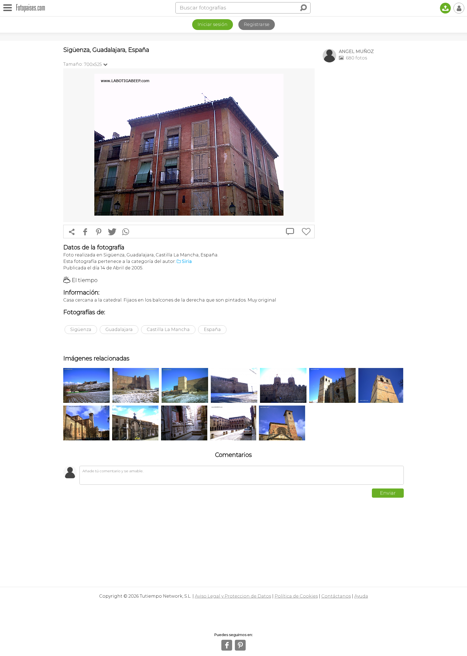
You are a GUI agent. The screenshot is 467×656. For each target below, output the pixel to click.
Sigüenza (80, 329)
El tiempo (80, 280)
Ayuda (361, 596)
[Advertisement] (363, 152)
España (212, 329)
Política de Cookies (296, 596)
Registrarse (256, 24)
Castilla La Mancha (168, 329)
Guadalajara (119, 329)
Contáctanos (336, 596)
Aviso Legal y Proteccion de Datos (233, 596)
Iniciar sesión (213, 24)
